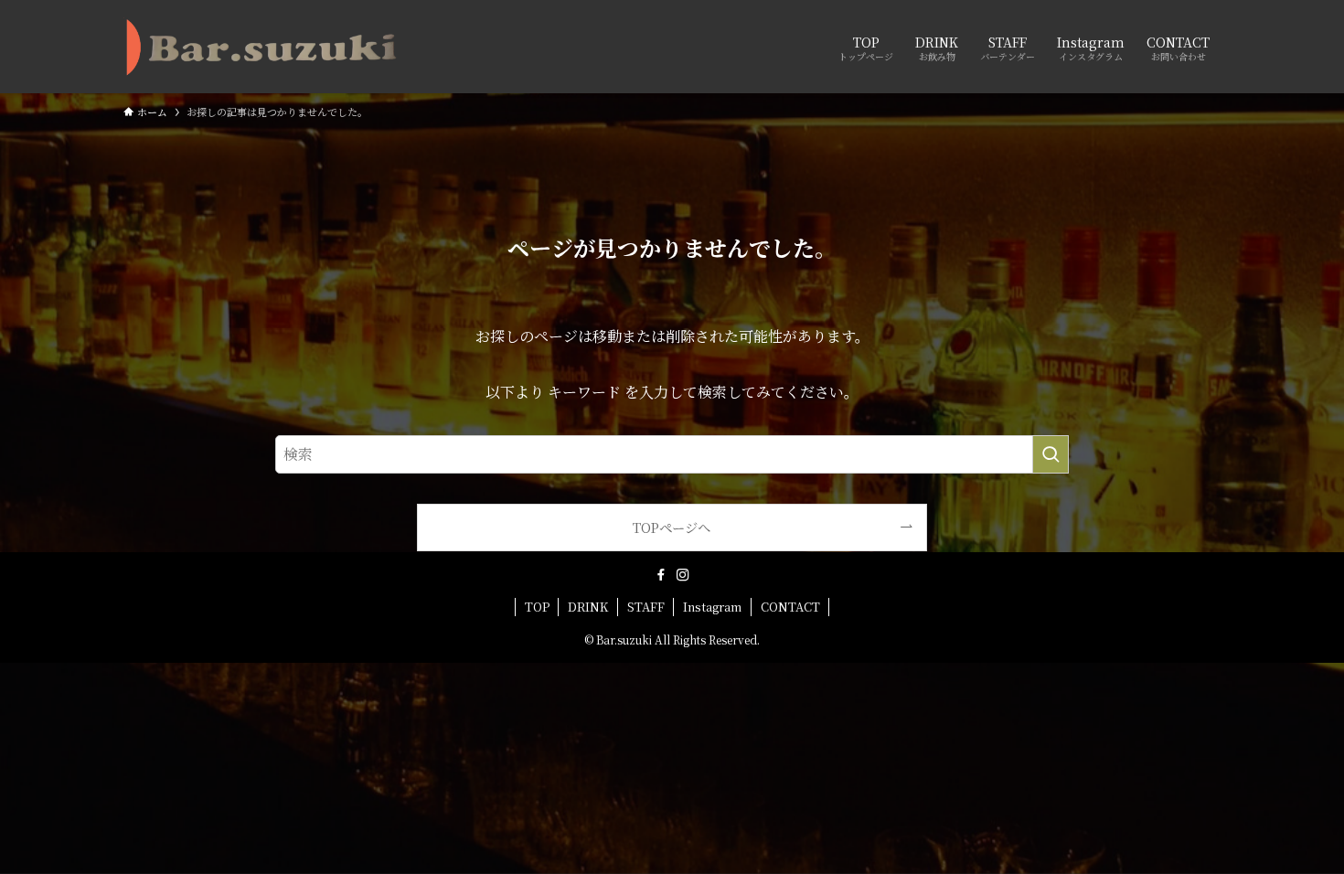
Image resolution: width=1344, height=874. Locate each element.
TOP (537, 606)
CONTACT (790, 606)
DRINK (588, 606)
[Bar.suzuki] (261, 47)
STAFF (646, 606)
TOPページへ (671, 527)
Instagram (712, 606)
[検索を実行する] (1050, 454)
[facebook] (661, 575)
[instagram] (683, 575)
